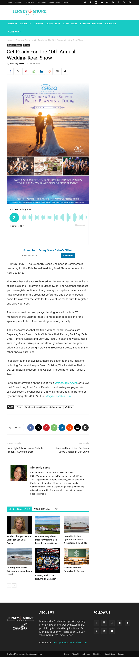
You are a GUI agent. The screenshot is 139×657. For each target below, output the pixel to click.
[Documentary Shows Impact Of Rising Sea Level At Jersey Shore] (47, 524)
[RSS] (112, 2)
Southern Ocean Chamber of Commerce (43, 407)
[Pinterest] (25, 71)
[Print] (64, 71)
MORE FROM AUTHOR (46, 509)
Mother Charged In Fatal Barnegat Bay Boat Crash (19, 539)
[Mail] (107, 2)
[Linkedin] (101, 2)
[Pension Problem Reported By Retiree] (76, 556)
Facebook (110, 23)
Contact (66, 2)
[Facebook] (90, 2)
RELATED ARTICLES (19, 509)
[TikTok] (118, 2)
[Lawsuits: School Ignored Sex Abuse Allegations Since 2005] (76, 524)
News (11, 23)
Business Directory (91, 23)
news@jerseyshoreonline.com (70, 642)
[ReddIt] (49, 71)
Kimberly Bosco (17, 63)
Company (13, 31)
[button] (85, 2)
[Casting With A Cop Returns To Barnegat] (47, 560)
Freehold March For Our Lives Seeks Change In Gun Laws (72, 450)
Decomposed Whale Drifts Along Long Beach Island (19, 571)
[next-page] (14, 585)
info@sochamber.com (58, 396)
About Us (19, 2)
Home (9, 2)
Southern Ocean (23, 40)
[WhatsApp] (33, 71)
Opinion (38, 23)
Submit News (54, 2)
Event (19, 407)
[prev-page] (9, 585)
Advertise (30, 2)
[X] (124, 2)
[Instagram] (96, 2)
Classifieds (41, 2)
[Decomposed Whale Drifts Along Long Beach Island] (19, 556)
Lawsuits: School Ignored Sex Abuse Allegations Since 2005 (75, 539)
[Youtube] (129, 2)
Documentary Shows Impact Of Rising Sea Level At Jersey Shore (46, 539)
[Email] (57, 71)
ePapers (24, 23)
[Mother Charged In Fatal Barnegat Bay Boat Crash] (19, 524)
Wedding (69, 407)
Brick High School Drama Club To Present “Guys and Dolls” (25, 450)
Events (26, 45)
